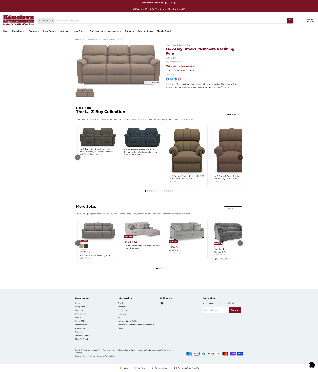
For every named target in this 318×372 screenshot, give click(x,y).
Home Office (79, 31)
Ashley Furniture (85, 258)
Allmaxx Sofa (220, 252)
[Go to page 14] (172, 191)
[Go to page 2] (147, 191)
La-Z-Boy (172, 58)
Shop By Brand (164, 31)
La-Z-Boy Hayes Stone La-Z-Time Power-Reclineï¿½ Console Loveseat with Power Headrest (96, 152)
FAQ (119, 317)
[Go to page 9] (162, 191)
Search (120, 303)
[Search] (290, 20)
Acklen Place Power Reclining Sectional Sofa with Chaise (142, 247)
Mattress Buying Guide (127, 321)
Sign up (235, 310)
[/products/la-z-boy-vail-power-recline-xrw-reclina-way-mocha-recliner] (232, 151)
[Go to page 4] (151, 191)
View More (231, 114)
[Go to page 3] (149, 191)
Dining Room (48, 31)
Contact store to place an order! (180, 70)
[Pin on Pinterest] (179, 79)
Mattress (64, 31)
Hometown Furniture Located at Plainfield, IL (136, 324)
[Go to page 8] (160, 191)
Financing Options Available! (181, 66)
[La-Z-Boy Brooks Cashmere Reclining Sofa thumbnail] (85, 93)
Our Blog (121, 328)
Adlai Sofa (173, 250)
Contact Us (122, 310)
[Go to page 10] (164, 191)
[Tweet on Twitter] (171, 79)
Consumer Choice (145, 31)
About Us (122, 306)
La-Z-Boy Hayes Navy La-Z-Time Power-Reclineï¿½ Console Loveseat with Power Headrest (140, 152)
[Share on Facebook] (167, 79)
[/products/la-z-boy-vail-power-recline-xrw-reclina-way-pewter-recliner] (187, 151)
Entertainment (96, 31)
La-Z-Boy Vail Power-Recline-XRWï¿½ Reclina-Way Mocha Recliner (231, 177)
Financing (122, 314)
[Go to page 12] (168, 191)
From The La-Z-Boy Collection (178, 45)
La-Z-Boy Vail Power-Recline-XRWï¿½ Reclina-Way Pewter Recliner (186, 177)
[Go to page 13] (170, 191)
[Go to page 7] (158, 191)
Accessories (114, 31)
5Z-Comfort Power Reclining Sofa (95, 255)
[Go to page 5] (153, 191)
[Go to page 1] (145, 191)
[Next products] (240, 157)
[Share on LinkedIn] (175, 79)
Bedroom (33, 31)
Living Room (18, 31)
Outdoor (128, 31)
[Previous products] (77, 157)
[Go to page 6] (155, 191)
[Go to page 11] (166, 191)
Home (6, 31)
